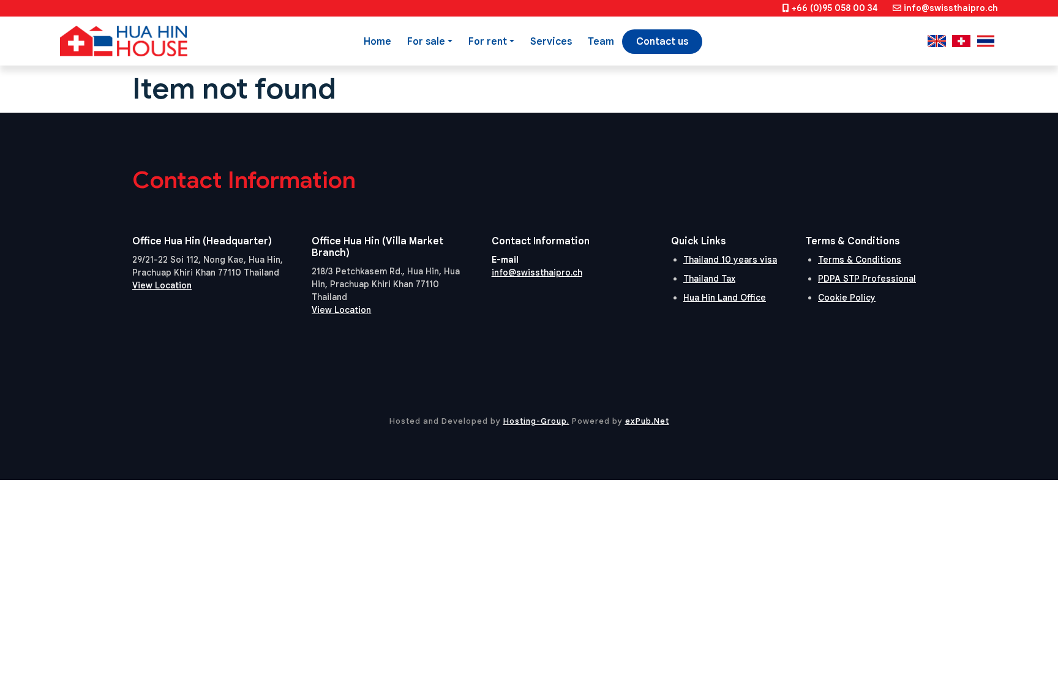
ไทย (986, 41)
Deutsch (961, 41)
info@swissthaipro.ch (951, 7)
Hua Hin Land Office (724, 297)
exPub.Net (647, 421)
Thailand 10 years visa (730, 259)
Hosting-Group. (536, 421)
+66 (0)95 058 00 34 (835, 7)
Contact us (662, 42)
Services (551, 42)
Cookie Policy (847, 297)
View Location (162, 285)
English (937, 41)
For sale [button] (426, 42)
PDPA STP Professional (867, 278)
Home (377, 42)
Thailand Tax (709, 278)
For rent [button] (487, 42)
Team (601, 42)
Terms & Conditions (859, 259)
